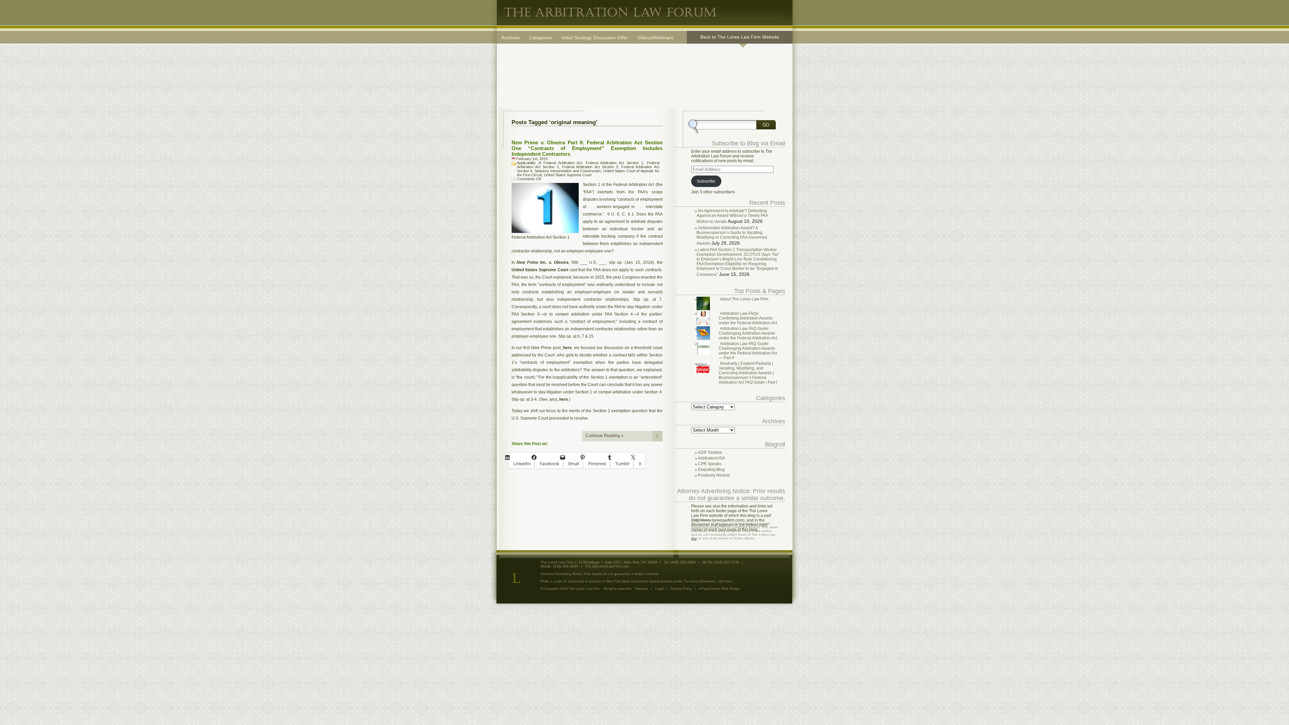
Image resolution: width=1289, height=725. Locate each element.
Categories (540, 37)
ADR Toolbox (710, 452)
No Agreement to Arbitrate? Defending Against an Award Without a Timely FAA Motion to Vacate (732, 216)
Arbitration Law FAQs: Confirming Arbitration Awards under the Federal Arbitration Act (748, 318)
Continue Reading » (604, 435)
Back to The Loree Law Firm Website (739, 37)
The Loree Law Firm (643, 12)
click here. (725, 581)
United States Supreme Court (567, 175)
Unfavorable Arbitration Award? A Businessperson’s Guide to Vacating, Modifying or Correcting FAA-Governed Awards (732, 236)
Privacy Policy (681, 588)
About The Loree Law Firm (744, 299)
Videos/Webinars (655, 37)
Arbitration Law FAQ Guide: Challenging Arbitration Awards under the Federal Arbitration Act (748, 333)
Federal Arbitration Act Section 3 (590, 167)
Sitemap (641, 588)
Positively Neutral (714, 475)
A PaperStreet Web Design (719, 588)
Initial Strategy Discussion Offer (595, 37)
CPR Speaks (709, 464)
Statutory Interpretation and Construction (567, 171)
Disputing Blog (711, 469)
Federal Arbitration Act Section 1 (614, 163)
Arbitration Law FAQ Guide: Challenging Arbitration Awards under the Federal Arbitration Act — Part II (748, 350)
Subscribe (706, 181)
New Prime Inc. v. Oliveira (542, 262)
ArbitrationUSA (711, 458)
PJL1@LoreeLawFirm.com (607, 566)
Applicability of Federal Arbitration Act (549, 163)
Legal (659, 588)
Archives (511, 37)
